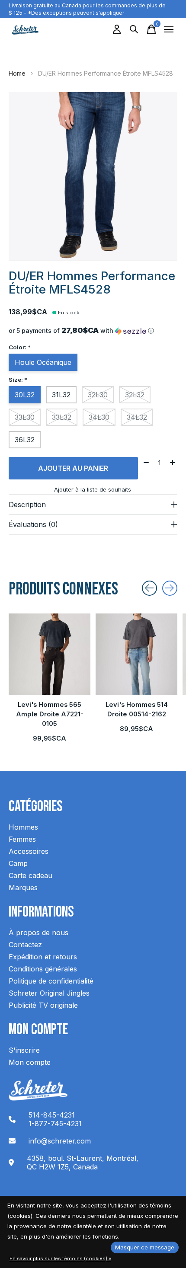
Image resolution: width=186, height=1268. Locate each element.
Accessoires (28, 851)
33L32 (61, 417)
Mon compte (30, 1062)
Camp (18, 863)
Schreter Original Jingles (49, 993)
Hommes (23, 827)
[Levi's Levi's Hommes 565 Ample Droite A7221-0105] (49, 654)
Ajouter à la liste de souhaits (92, 489)
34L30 (99, 417)
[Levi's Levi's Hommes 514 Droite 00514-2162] (136, 654)
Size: (18, 379)
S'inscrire (24, 1050)
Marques (23, 887)
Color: (20, 347)
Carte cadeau (30, 875)
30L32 (25, 394)
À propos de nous (38, 932)
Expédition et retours (43, 956)
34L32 (137, 417)
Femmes (22, 839)
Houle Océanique (43, 362)
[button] (93, 330)
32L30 (98, 394)
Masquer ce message (144, 1247)
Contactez (25, 944)
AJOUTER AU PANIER (73, 468)
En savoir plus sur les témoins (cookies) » (60, 1258)
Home (17, 73)
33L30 (25, 417)
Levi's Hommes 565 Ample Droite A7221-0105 (49, 714)
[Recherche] (134, 29)
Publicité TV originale (43, 1005)
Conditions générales (43, 969)
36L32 (25, 439)
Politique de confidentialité (51, 981)
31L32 (61, 394)
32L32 (134, 394)
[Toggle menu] (168, 29)
